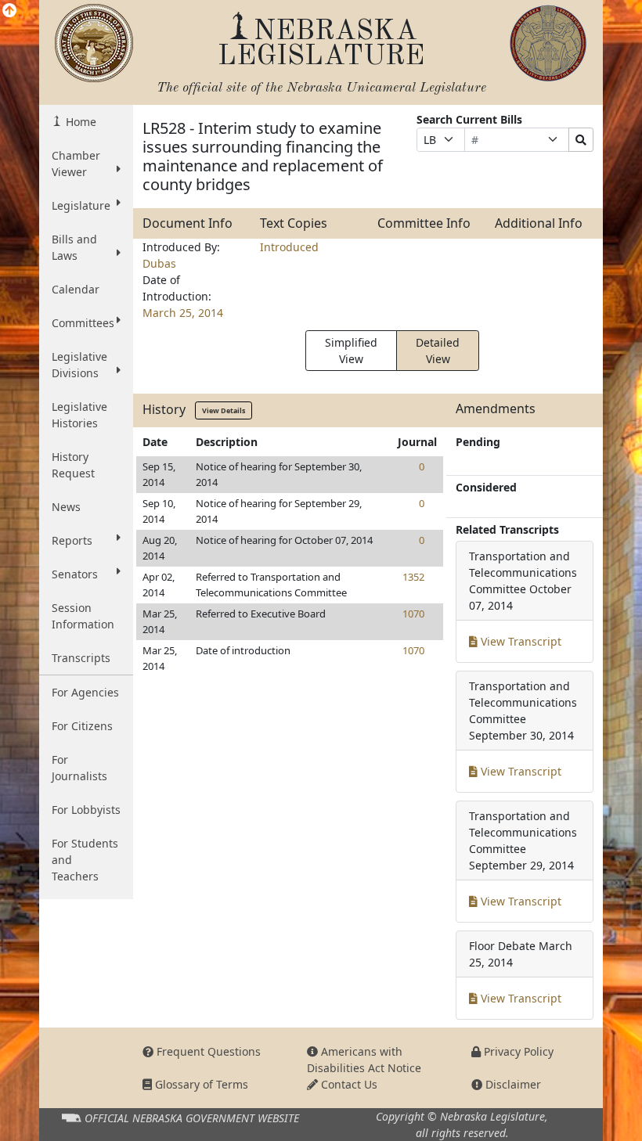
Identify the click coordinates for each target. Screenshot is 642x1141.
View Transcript (519, 641)
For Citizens (82, 725)
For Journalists (79, 767)
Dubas (159, 263)
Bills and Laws (74, 247)
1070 (413, 613)
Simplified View (351, 350)
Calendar (75, 289)
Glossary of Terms (200, 1084)
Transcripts (81, 657)
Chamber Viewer (76, 163)
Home (79, 121)
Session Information (83, 616)
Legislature (81, 205)
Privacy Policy (517, 1051)
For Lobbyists (86, 809)
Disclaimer (511, 1084)
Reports (72, 540)
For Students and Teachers (85, 860)
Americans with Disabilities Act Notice (364, 1059)
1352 (413, 577)
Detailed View (438, 350)
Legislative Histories (79, 414)
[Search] (580, 140)
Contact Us (347, 1084)
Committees (83, 322)
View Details (223, 410)
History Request (73, 465)
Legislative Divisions (79, 364)
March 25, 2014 (182, 312)
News (66, 506)
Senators (75, 574)
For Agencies (85, 692)
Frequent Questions (207, 1051)
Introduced (289, 246)
